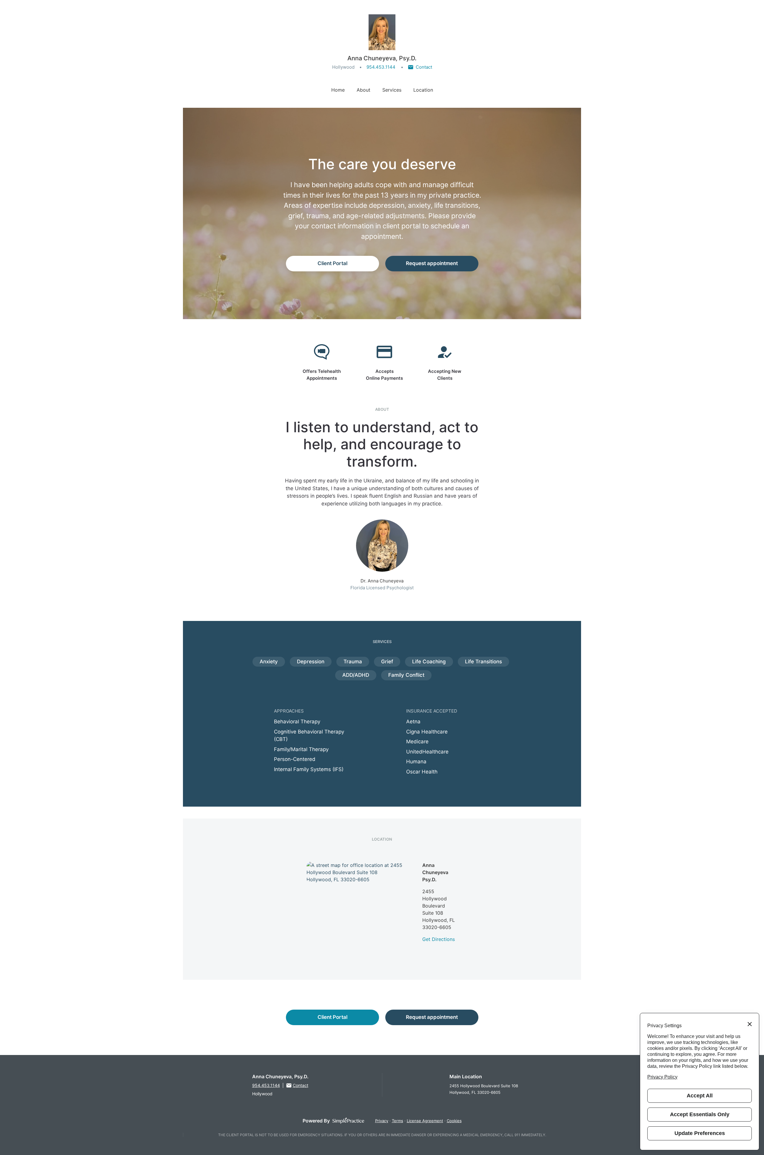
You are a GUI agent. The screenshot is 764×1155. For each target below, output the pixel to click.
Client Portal (332, 263)
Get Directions (438, 939)
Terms (397, 1120)
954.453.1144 (380, 67)
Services (391, 90)
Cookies (454, 1120)
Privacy (381, 1120)
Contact (424, 67)
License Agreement (425, 1120)
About (363, 90)
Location (423, 90)
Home (338, 90)
